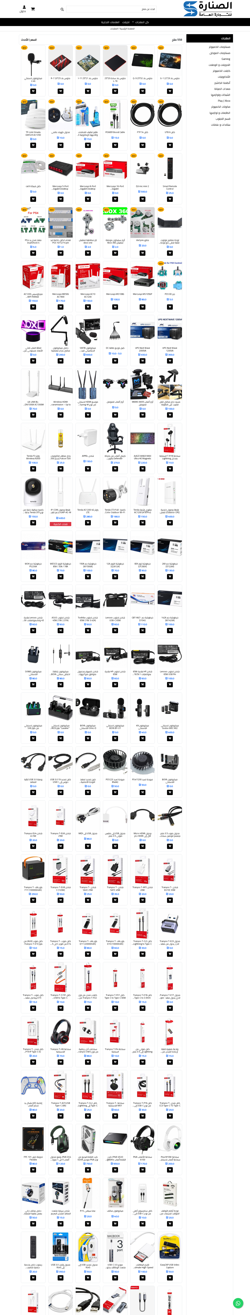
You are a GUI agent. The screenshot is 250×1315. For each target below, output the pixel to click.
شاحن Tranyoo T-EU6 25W (61, 834)
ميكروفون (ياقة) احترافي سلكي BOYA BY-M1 (60, 673)
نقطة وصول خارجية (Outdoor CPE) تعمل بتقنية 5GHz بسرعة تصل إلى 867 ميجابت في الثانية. (170, 511)
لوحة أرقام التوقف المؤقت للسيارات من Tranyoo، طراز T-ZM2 (170, 1212)
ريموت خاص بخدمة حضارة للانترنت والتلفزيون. (33, 1266)
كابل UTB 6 (170, 132)
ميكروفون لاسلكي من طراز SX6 (33, 727)
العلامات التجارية (110, 22)
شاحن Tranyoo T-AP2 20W (142, 888)
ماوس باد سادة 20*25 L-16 (115, 79)
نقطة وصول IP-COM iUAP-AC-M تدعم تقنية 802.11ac (60, 511)
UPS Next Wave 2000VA (142, 349)
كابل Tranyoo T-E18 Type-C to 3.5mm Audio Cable (142, 996)
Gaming (226, 58)
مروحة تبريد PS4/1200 (142, 779)
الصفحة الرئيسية (127, 28)
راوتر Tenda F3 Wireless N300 (33, 457)
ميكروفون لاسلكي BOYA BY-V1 (115, 727)
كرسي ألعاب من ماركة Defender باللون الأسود (115, 457)
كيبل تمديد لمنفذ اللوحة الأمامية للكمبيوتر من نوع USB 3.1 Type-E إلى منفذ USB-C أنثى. (88, 780)
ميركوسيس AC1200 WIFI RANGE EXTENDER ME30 (33, 295)
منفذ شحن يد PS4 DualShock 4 (33, 241)
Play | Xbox (224, 100)
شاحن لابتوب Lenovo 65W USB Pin (170, 673)
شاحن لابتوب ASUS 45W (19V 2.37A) (61, 619)
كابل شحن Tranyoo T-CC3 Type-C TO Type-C (169, 1104)
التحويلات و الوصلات (219, 64)
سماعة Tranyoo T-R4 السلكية (115, 1050)
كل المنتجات (142, 22)
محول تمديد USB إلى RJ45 (88, 1266)
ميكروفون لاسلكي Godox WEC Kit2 (170, 727)
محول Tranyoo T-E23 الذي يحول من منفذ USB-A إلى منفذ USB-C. (170, 942)
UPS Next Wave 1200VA (169, 349)
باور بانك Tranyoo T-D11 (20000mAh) (88, 942)
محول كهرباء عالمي (60, 132)
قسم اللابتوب (223, 118)
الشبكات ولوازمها (220, 94)
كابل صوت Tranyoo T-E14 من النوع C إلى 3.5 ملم (60, 942)
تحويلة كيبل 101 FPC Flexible (33, 1158)
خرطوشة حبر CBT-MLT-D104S (142, 619)
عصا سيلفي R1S (88, 1211)
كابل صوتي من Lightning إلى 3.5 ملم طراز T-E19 (142, 1050)
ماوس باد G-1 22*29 (170, 78)
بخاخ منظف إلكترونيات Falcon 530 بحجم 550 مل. (61, 457)
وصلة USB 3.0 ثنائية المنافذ (33, 780)
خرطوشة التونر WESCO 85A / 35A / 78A (60, 565)
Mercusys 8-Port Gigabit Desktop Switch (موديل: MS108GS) (88, 187)
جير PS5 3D (170, 294)
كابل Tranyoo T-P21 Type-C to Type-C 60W (115, 996)
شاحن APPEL (88, 456)
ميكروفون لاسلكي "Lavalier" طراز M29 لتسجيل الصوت (61, 727)
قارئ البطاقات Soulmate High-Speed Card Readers (142, 1266)
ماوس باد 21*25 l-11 (88, 78)
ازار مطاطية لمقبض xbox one (88, 241)
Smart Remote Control (170, 187)
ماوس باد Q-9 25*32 (142, 78)
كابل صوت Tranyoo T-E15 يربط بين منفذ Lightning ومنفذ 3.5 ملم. (33, 996)
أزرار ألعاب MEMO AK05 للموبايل (142, 403)
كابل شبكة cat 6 (33, 186)
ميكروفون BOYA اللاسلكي (170, 780)
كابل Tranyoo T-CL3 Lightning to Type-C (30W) (142, 942)
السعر (33, 39)
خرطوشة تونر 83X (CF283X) (143, 565)
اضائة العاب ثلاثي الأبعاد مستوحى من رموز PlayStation (33, 349)
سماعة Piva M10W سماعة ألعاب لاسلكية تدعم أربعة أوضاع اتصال (170, 1158)
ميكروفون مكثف (115, 1211)
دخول (23, 11)
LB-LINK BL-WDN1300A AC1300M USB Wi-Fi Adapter (33, 403)
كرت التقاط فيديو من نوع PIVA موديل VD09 (88, 1158)
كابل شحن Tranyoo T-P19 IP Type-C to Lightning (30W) (33, 1050)
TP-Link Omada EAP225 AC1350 (33, 133)
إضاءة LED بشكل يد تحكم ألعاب (33, 1104)
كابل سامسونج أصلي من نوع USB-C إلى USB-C (142, 1212)
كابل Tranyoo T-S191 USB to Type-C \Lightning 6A (61, 996)
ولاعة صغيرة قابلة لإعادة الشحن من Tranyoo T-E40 (169, 1050)
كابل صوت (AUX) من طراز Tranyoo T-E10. (33, 942)
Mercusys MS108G (115, 294)
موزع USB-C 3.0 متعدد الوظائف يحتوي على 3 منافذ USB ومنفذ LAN (115, 1266)
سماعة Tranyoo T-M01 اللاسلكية (115, 1104)
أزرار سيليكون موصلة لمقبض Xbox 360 (115, 241)
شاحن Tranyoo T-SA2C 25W (88, 888)
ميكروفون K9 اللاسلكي (142, 727)
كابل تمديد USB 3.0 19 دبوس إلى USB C (60, 780)
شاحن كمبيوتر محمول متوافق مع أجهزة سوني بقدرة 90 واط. (88, 673)
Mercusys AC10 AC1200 (88, 295)
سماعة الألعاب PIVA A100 (142, 1158)
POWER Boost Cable (115, 132)
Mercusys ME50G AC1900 (60, 295)
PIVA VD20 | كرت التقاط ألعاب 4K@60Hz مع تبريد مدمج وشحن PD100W (115, 1158)
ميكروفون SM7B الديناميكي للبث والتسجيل (88, 349)
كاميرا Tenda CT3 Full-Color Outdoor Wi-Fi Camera (115, 511)
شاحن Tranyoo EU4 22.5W (33, 834)
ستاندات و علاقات (220, 124)
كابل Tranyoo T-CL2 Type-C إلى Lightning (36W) (87, 1104)
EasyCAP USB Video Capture (169, 1266)
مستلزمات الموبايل (220, 52)
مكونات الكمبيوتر (220, 106)
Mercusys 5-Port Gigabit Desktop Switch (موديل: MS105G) (61, 187)
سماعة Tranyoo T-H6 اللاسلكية (60, 1050)
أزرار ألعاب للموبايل (115, 402)
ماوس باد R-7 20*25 (60, 78)
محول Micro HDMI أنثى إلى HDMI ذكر (143, 834)
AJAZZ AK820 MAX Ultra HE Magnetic (142, 457)
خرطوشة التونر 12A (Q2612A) (115, 565)
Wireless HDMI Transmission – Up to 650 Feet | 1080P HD (61, 403)
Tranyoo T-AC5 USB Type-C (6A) (60, 1104)
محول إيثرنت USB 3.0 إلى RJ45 (60, 1266)
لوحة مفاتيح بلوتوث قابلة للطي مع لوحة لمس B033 (169, 241)
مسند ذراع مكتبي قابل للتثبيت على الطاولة (170, 403)
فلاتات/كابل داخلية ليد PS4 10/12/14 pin (60, 241)
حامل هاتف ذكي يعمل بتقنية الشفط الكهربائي (33, 1212)
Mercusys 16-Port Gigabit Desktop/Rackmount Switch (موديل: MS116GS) (115, 187)
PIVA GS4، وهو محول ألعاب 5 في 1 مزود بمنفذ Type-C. (60, 1158)
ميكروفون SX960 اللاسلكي (33, 673)
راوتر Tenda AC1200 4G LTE (87, 511)
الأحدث (25, 39)
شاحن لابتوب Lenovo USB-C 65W (115, 619)
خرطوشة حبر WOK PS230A (33, 565)
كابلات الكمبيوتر (221, 70)
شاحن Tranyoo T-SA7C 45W (115, 888)
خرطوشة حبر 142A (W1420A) (169, 619)
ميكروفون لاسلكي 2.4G (33, 79)
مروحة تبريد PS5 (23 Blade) (115, 780)
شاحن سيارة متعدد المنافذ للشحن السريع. (61, 1212)
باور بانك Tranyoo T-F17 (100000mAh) (33, 888)
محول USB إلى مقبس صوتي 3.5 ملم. (115, 834)
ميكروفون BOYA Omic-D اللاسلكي (88, 727)
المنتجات (114, 28)
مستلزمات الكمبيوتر (219, 46)
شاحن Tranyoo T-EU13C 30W (170, 888)
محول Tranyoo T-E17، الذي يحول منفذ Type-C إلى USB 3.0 (169, 996)
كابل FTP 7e (142, 132)
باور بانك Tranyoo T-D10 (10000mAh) (115, 942)
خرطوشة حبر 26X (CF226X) (170, 565)
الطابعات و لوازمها (220, 112)
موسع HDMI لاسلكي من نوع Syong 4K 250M (88, 403)
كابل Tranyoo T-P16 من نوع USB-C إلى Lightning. (142, 1104)
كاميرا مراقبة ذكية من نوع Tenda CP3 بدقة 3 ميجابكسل (33, 511)
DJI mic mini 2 (142, 186)
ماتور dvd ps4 (142, 240)
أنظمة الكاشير (222, 82)
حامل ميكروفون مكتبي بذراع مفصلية (60, 349)
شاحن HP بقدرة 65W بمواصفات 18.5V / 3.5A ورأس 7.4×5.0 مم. (142, 673)
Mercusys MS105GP (142, 294)
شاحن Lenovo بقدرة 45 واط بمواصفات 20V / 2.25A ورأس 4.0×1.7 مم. (33, 619)
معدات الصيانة (222, 88)
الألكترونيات (224, 76)
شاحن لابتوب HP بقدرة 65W (115, 673)
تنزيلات (126, 22)
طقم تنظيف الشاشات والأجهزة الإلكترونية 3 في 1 (88, 133)
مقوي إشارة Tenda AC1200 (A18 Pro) (143, 511)
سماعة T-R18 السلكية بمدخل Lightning (169, 457)
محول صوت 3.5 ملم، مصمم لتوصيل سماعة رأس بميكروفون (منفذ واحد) (169, 834)
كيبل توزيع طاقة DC (115, 348)
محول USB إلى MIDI (88, 833)
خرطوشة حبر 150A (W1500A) (87, 565)
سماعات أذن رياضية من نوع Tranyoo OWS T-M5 (88, 1050)
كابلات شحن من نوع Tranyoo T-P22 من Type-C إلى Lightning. (88, 996)
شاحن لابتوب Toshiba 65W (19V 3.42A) (88, 619)
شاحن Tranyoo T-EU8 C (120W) (61, 888)
